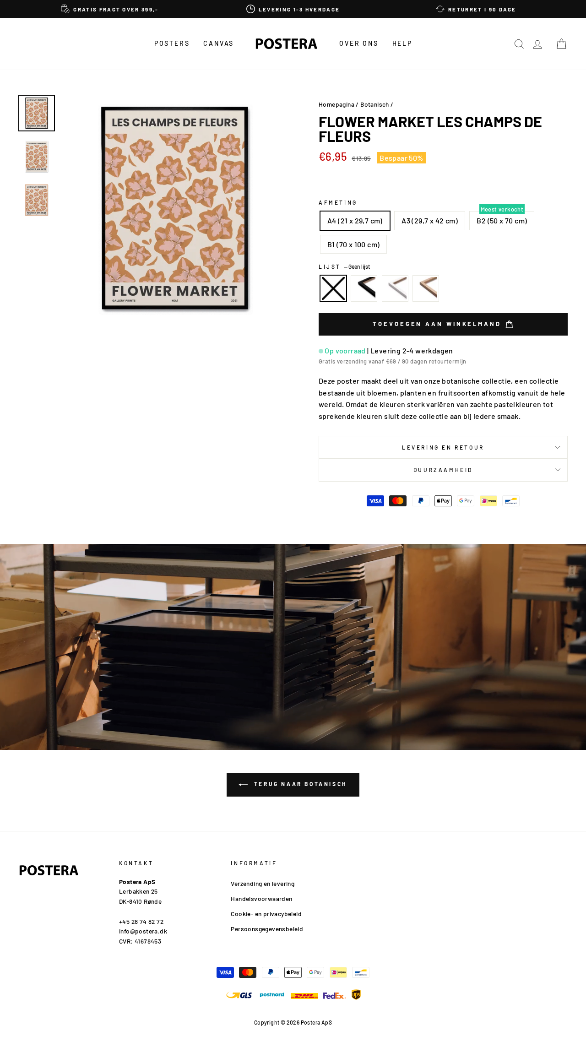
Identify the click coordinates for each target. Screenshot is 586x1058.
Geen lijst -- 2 (333, 288)
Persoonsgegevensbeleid (267, 929)
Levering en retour (443, 447)
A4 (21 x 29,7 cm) (355, 220)
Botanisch (374, 104)
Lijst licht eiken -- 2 (426, 288)
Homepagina (336, 104)
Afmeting (338, 202)
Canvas (218, 43)
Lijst (344, 266)
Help (402, 43)
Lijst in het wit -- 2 (395, 288)
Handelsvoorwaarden (261, 898)
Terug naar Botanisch (299, 784)
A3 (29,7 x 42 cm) (430, 220)
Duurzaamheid (443, 470)
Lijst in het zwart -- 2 (364, 288)
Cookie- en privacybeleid (266, 913)
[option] (109, 9)
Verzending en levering (262, 883)
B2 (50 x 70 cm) (502, 220)
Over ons (358, 43)
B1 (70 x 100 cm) (353, 244)
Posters (172, 43)
